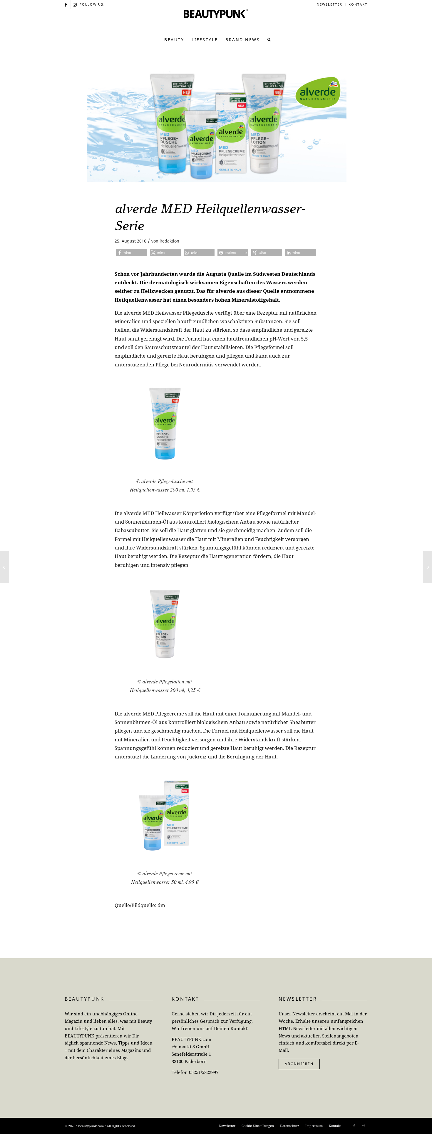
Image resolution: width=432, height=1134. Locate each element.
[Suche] (268, 39)
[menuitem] (330, 4)
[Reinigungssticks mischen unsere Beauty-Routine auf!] (4, 567)
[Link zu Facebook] (66, 4)
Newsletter (329, 4)
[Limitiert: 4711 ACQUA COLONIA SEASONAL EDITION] (427, 567)
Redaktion (169, 241)
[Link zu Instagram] (75, 4)
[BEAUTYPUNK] (216, 20)
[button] (131, 252)
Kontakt (358, 4)
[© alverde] (216, 127)
